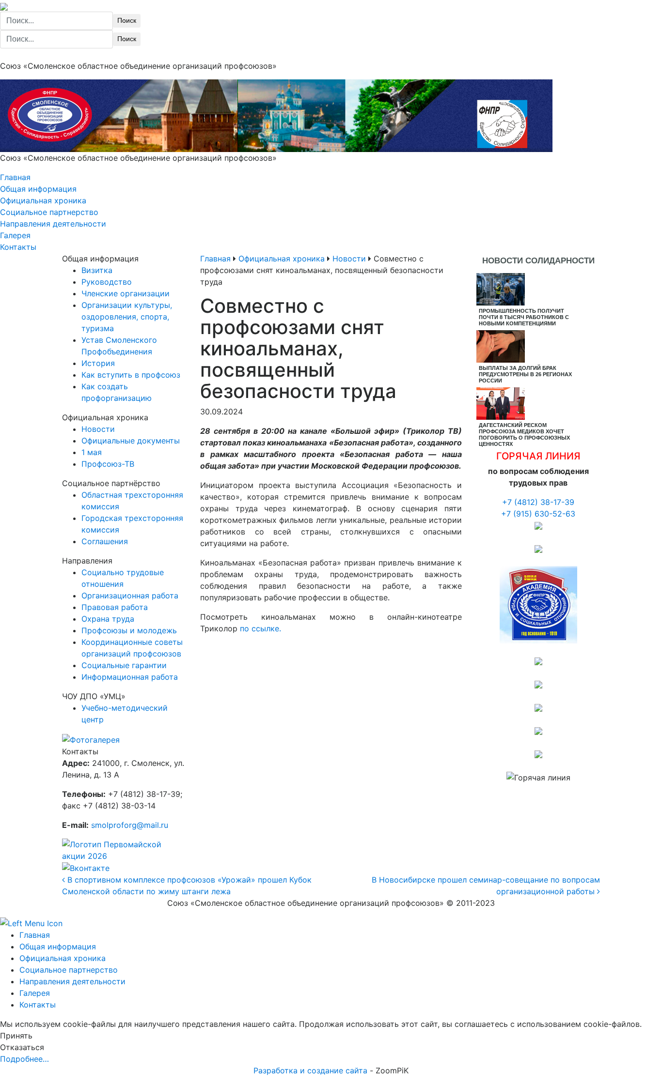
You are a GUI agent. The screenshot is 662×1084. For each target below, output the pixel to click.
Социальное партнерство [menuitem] (68, 970)
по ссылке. (260, 628)
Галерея (15, 235)
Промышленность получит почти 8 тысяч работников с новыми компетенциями (524, 317)
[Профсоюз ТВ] (538, 548)
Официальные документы (130, 440)
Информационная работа (129, 677)
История (98, 363)
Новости (98, 429)
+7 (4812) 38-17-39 (538, 502)
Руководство (106, 282)
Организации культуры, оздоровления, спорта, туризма (126, 316)
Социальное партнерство (49, 212)
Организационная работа (129, 595)
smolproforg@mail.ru (129, 825)
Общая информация (38, 189)
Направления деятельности (53, 224)
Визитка (96, 270)
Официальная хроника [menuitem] (62, 958)
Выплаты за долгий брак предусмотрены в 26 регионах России (525, 374)
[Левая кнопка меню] (31, 922)
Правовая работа (114, 607)
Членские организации (125, 293)
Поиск (126, 20)
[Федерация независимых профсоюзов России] (538, 525)
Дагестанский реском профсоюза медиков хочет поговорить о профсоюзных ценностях (524, 434)
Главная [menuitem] (34, 935)
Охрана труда (107, 619)
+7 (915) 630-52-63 (538, 514)
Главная (15, 177)
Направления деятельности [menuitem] (72, 981)
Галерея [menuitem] (34, 993)
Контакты (18, 247)
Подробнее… (24, 1059)
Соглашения (104, 541)
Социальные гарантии (124, 665)
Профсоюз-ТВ (107, 464)
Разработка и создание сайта (310, 1070)
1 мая (91, 452)
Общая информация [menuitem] (57, 946)
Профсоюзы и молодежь (129, 630)
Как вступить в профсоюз (130, 375)
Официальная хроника (43, 200)
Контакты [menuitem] (37, 1004)
